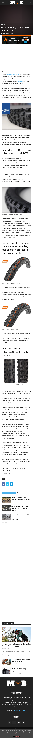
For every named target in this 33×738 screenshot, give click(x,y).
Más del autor (20, 493)
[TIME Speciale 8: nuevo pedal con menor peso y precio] (6, 662)
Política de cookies (22, 729)
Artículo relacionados (9, 493)
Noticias (3, 24)
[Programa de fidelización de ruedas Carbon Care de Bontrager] (16, 634)
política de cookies (18, 734)
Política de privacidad (10, 729)
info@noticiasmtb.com (20, 710)
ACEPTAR (16, 736)
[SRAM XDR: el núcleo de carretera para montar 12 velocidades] (6, 670)
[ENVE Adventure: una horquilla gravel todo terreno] (6, 500)
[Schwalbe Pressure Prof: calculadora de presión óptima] (6, 508)
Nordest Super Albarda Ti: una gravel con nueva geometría (20, 517)
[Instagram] (14, 722)
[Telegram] (19, 722)
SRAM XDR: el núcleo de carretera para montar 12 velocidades (19, 670)
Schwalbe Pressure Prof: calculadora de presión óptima (19, 508)
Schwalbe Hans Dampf (12, 74)
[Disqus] (16, 550)
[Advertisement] (16, 57)
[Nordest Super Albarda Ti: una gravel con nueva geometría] (6, 517)
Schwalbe (20, 81)
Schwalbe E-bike (10, 479)
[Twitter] (23, 722)
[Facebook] (9, 722)
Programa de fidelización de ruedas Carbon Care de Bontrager (16, 645)
